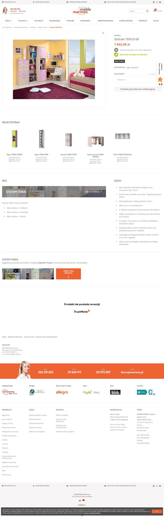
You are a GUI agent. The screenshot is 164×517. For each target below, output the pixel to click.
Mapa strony (6, 475)
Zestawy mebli (29, 337)
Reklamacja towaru (9, 427)
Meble (4, 337)
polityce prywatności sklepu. (92, 513)
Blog (3, 470)
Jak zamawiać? (7, 419)
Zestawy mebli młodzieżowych (46, 337)
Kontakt (4, 440)
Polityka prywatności (9, 436)
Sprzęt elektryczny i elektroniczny (9, 457)
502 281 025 (15, 9)
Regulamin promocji (9, 462)
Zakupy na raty (7, 423)
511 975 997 (22, 11)
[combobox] (138, 79)
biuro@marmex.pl (16, 13)
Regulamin (6, 415)
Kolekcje (33, 27)
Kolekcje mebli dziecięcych (61, 420)
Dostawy (5, 452)
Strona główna (7, 27)
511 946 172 (13, 11)
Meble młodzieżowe (21, 27)
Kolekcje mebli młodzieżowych (61, 426)
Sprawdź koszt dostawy (10, 466)
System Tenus (42, 27)
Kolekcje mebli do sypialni (65, 431)
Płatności (5, 448)
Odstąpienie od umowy (10, 431)
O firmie (5, 444)
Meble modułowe (62, 415)
